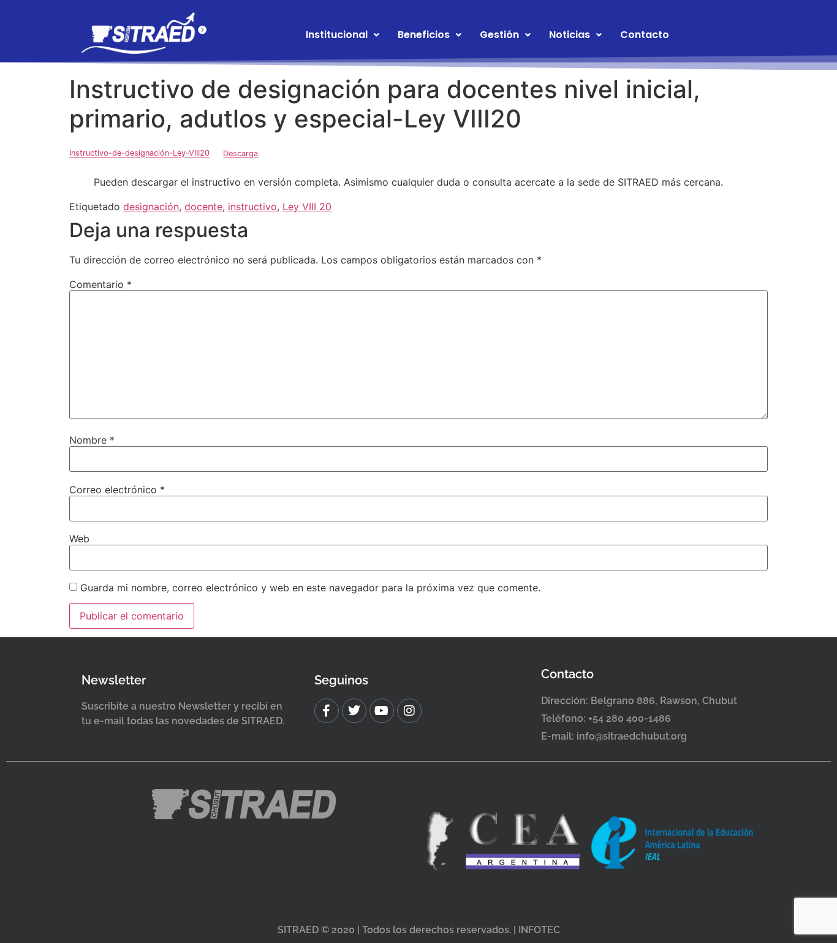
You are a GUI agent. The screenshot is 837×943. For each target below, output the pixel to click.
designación (151, 206)
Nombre (92, 440)
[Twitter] (354, 711)
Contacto (644, 35)
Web (79, 538)
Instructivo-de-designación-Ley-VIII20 (139, 153)
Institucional (337, 35)
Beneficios (424, 35)
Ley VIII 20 (306, 206)
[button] (342, 35)
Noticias (569, 35)
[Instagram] (409, 711)
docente (203, 206)
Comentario (100, 284)
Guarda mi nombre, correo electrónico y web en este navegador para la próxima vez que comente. (310, 588)
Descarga (240, 153)
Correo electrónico (117, 489)
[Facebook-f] (326, 711)
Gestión (499, 35)
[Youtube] (381, 711)
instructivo (252, 206)
